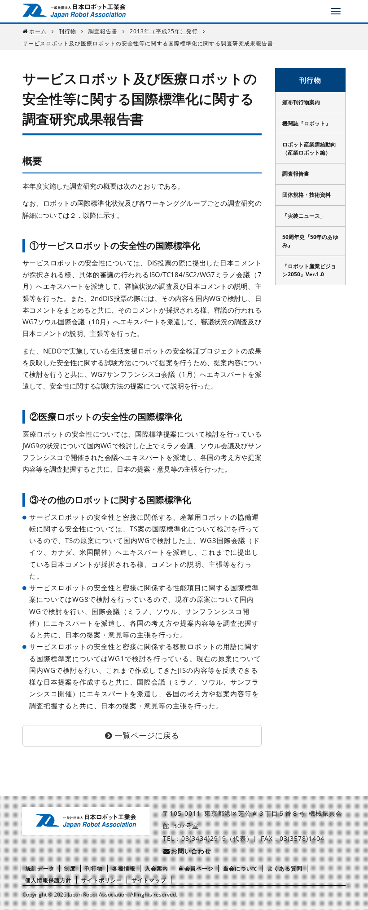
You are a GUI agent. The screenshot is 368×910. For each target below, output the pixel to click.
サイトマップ (148, 880)
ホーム (38, 31)
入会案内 (156, 868)
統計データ (40, 868)
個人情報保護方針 (48, 880)
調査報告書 (103, 31)
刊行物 (67, 31)
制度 (70, 868)
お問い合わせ (191, 851)
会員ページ (199, 868)
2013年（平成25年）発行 (164, 31)
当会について (240, 868)
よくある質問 (284, 868)
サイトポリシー (101, 880)
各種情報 (124, 868)
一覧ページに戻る (146, 735)
